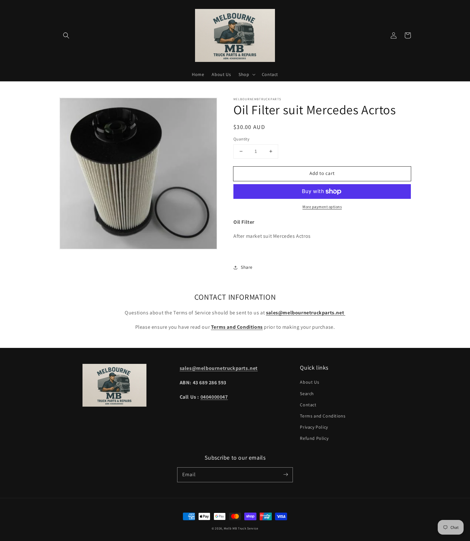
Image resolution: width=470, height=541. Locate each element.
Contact (308, 405)
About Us (309, 382)
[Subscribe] (285, 475)
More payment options (322, 206)
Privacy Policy (314, 427)
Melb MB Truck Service (241, 528)
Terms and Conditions (322, 416)
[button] (66, 35)
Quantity (241, 139)
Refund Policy (314, 438)
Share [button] (247, 267)
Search (307, 393)
